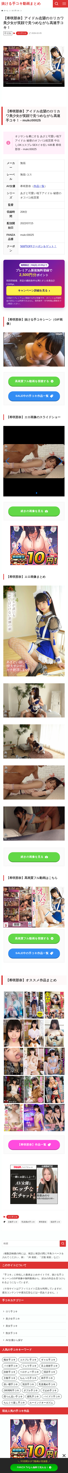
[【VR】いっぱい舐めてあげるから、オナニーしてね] (13, 1046)
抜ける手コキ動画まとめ (21, 3)
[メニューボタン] (64, 4)
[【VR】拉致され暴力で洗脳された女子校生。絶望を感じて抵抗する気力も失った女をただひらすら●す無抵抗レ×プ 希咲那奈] (13, 1102)
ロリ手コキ (22, 33)
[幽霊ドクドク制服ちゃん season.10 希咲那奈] (13, 1018)
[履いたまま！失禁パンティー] (54, 1018)
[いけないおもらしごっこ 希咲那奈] (34, 1018)
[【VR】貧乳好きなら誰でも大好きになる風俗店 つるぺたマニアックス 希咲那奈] (34, 1130)
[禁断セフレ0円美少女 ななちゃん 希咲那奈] (34, 1102)
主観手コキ (12, 1222)
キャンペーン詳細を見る (34, 290)
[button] (60, 461)
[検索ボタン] (56, 4)
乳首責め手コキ (28, 1222)
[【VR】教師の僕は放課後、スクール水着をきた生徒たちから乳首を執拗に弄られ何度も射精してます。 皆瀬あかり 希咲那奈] (54, 1130)
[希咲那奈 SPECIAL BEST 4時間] (34, 1074)
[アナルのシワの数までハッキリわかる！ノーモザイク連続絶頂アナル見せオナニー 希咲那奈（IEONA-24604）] (54, 1046)
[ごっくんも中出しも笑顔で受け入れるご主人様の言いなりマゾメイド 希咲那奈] (54, 1074)
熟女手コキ (12, 1333)
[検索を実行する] (63, 1243)
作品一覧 (39, 186)
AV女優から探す (14, 1340)
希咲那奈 (42, 1222)
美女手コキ (12, 1325)
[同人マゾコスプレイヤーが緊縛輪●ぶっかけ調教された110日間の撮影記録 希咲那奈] (54, 1102)
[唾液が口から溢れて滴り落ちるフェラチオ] (13, 1074)
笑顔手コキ (55, 1222)
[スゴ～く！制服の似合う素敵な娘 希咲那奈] (34, 1046)
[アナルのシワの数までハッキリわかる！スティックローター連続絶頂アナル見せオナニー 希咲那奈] (13, 1130)
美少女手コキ (13, 1318)
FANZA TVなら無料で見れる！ (32, 1467)
